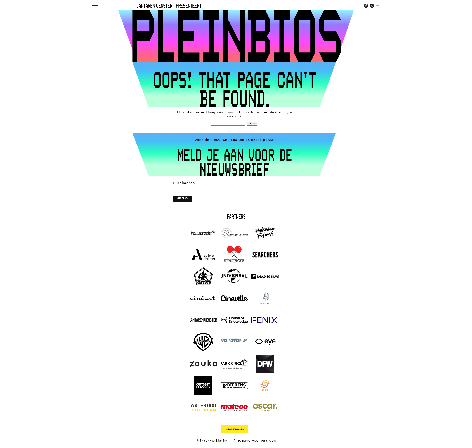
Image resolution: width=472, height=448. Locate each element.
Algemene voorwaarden (254, 440)
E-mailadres (184, 183)
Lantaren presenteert (169, 6)
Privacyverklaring (212, 440)
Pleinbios (236, 36)
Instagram (372, 6)
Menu (95, 5)
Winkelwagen (378, 6)
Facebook (366, 6)
